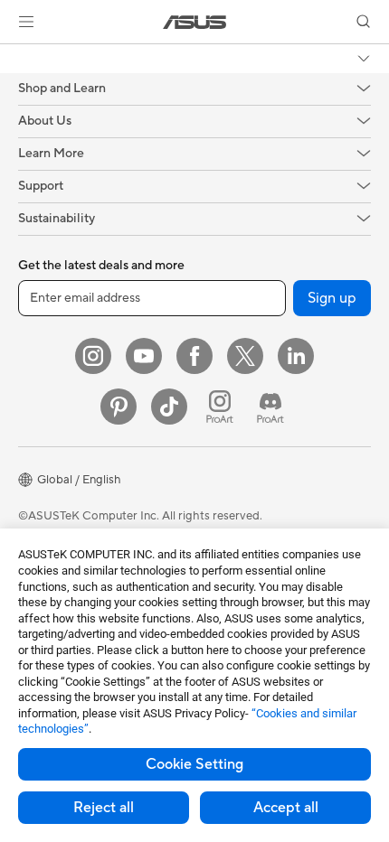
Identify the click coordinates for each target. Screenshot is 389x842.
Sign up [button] (332, 298)
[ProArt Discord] (270, 406)
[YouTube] (144, 356)
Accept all (285, 808)
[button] (26, 22)
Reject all (103, 808)
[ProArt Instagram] (220, 406)
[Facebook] (194, 356)
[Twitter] (245, 356)
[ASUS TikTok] (169, 406)
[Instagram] (93, 356)
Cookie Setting (194, 764)
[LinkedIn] (296, 356)
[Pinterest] (118, 406)
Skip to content (10, 55)
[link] (195, 22)
